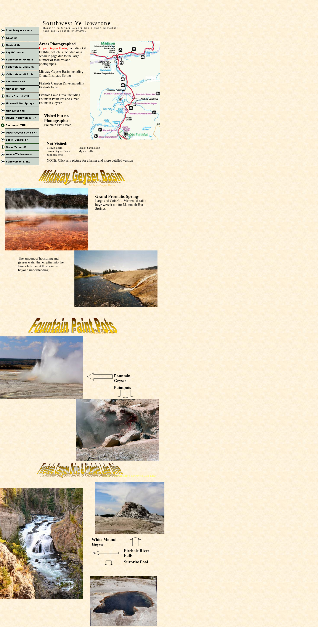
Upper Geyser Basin (53, 48)
